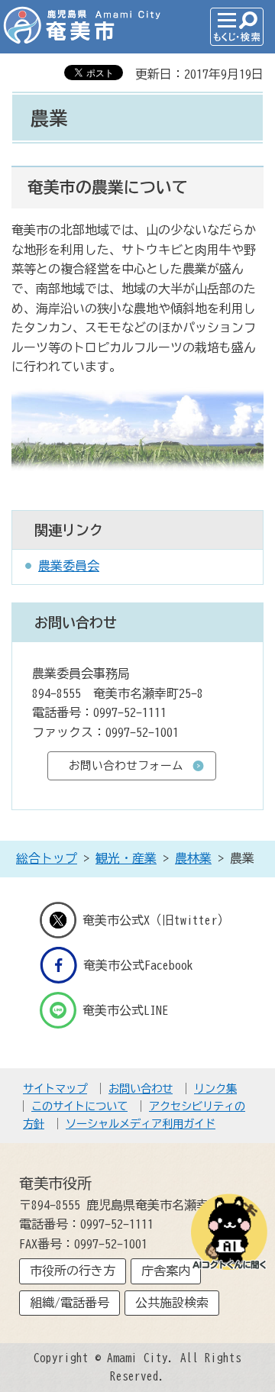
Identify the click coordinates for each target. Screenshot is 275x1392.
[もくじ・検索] (237, 26)
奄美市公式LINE (125, 1010)
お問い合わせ (140, 1088)
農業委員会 (68, 566)
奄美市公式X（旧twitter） (155, 919)
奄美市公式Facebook (138, 965)
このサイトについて (79, 1106)
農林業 (193, 858)
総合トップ (46, 858)
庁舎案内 (165, 1270)
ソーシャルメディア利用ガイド (140, 1123)
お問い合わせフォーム (126, 765)
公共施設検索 (172, 1303)
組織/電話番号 (69, 1303)
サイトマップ (55, 1088)
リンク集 (215, 1088)
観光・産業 (126, 858)
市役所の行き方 (72, 1270)
